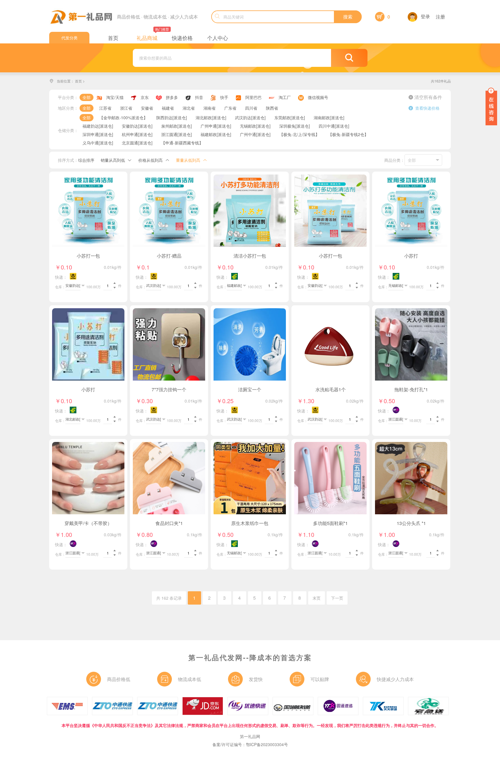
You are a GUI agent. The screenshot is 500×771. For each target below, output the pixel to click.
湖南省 (209, 108)
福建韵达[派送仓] (97, 126)
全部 (86, 97)
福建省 (168, 108)
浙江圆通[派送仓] (176, 134)
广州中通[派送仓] (255, 134)
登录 (425, 16)
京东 (145, 97)
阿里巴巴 (253, 97)
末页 (316, 598)
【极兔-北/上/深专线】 (299, 134)
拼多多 (172, 97)
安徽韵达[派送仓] (137, 126)
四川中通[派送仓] (334, 126)
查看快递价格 (424, 108)
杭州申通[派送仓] (137, 134)
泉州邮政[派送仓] (176, 126)
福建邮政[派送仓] (216, 134)
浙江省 (126, 108)
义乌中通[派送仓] (97, 143)
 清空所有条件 (425, 97)
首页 (78, 80)
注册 (440, 16)
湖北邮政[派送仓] (211, 117)
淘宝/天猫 (115, 97)
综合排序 (86, 160)
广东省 (230, 108)
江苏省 (105, 108)
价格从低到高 (150, 160)
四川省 (251, 108)
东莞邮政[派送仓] (289, 117)
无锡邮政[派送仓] (255, 126)
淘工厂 (285, 97)
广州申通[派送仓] (216, 126)
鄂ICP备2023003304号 (267, 744)
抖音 (199, 97)
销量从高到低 (113, 160)
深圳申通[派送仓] (97, 134)
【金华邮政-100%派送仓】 (123, 117)
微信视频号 (318, 97)
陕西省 (272, 108)
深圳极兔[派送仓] (294, 126)
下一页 (337, 598)
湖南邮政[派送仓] (329, 117)
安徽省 (147, 108)
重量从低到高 (188, 160)
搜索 (347, 16)
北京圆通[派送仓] (137, 143)
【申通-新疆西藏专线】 (182, 143)
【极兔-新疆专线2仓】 (348, 134)
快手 (224, 97)
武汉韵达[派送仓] (250, 117)
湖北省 (189, 108)
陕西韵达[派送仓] (171, 117)
